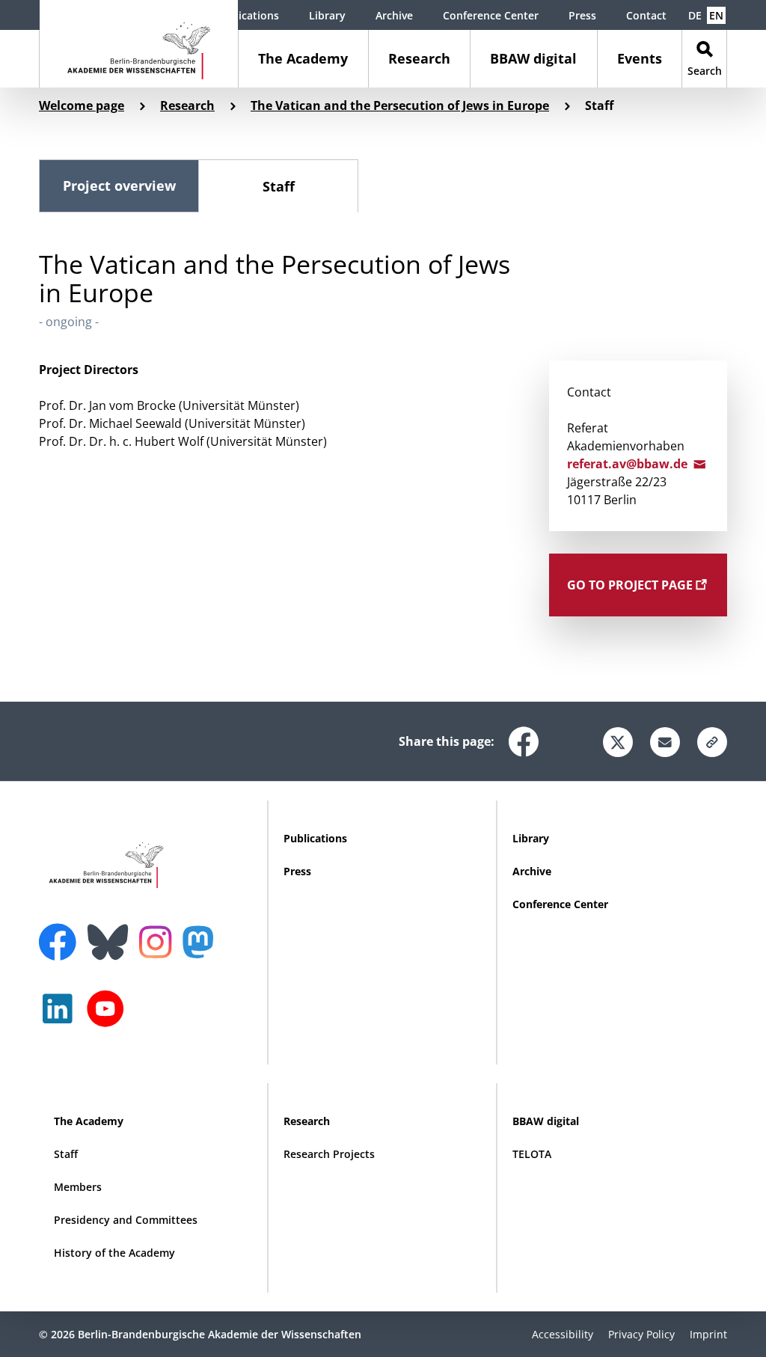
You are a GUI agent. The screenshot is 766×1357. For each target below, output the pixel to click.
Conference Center (491, 15)
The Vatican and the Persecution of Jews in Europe (400, 105)
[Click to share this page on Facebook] (524, 736)
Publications (247, 15)
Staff (279, 186)
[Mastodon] (203, 949)
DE (695, 15)
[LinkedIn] (61, 1016)
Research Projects (329, 1154)
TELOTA (531, 1154)
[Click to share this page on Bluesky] (571, 739)
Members (78, 1187)
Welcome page (81, 105)
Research (419, 58)
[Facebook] (61, 933)
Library (327, 15)
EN (716, 15)
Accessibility (562, 1334)
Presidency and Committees (125, 1220)
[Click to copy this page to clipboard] (712, 742)
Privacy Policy (641, 1334)
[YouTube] (109, 1016)
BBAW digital (533, 58)
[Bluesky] (111, 933)
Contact (646, 15)
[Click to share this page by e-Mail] (665, 742)
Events (639, 58)
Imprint (708, 1334)
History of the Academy (114, 1253)
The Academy (303, 58)
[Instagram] (159, 940)
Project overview (119, 185)
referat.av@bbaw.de (630, 464)
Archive (394, 15)
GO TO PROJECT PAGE (631, 585)
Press (582, 15)
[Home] (139, 44)
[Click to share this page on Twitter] (618, 742)
